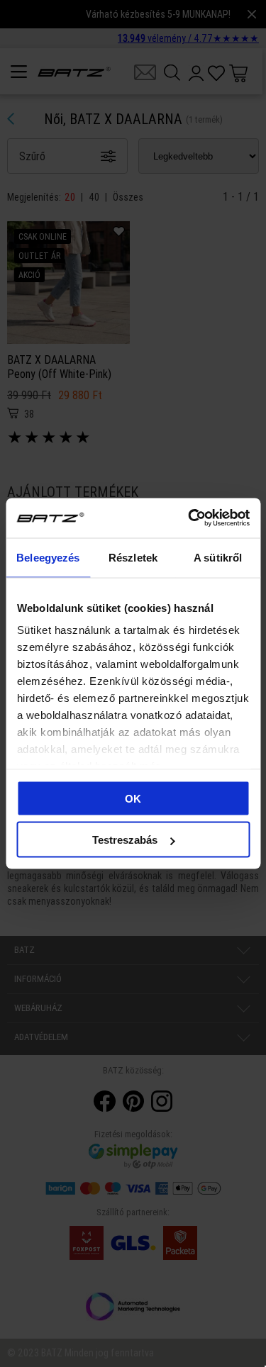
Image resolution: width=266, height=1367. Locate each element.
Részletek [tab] (133, 557)
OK (133, 798)
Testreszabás (124, 840)
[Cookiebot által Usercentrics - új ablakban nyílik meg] (189, 518)
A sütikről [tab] (218, 557)
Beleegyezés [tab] (47, 557)
